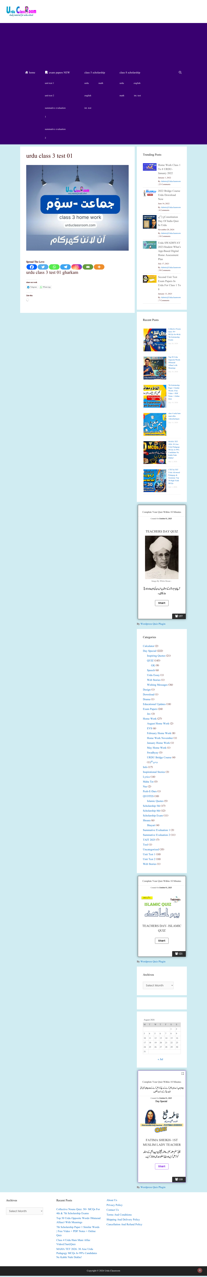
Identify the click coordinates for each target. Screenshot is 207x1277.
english (87, 95)
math (100, 83)
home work (150, 719)
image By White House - (162, 581)
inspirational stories (154, 772)
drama (146, 699)
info (145, 767)
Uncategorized (151, 850)
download (148, 695)
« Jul (160, 1059)
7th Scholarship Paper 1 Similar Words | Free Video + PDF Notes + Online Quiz (174, 392)
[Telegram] (65, 267)
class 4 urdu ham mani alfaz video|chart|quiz (174, 416)
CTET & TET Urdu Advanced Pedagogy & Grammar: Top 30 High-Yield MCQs (174, 476)
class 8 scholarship (130, 73)
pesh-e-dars (150, 791)
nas (145, 787)
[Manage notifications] (199, 1270)
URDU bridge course (159, 758)
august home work (158, 724)
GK (153, 665)
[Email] (88, 267)
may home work (156, 748)
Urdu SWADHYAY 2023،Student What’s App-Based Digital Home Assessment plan (169, 251)
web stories (153, 680)
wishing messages (157, 685)
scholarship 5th (151, 806)
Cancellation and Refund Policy (124, 1224)
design (147, 690)
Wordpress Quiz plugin (152, 624)
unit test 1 (49, 83)
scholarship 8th (151, 811)
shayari (151, 825)
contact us (113, 1210)
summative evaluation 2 (55, 134)
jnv (149, 714)
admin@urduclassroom (171, 181)
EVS (149, 728)
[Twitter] (43, 267)
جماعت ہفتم (154, 762)
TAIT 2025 (149, 840)
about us (112, 1200)
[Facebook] (32, 267)
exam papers (150, 709)
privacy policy (115, 1205)
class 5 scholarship (94, 73)
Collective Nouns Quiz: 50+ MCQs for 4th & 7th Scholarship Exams (174, 334)
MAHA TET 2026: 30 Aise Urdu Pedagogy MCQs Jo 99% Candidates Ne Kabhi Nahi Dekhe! (174, 449)
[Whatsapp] (54, 267)
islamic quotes (155, 801)
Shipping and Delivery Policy (123, 1220)
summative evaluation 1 (55, 113)
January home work (158, 743)
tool (145, 845)
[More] (99, 267)
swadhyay (152, 753)
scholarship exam (153, 816)
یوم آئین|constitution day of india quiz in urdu (168, 221)
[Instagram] (76, 267)
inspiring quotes (156, 656)
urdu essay (153, 675)
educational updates (154, 704)
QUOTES (148, 796)
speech (151, 670)
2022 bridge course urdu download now (169, 195)
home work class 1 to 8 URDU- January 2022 (169, 169)
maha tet (148, 782)
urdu (86, 83)
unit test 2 (49, 95)
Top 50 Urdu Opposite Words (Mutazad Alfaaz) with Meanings (174, 362)
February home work (159, 733)
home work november (160, 738)
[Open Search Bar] (180, 72)
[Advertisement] (103, 46)
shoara (146, 820)
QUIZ (150, 661)
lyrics (146, 777)
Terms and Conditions (119, 1215)
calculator (148, 646)
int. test (87, 108)
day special (149, 651)
